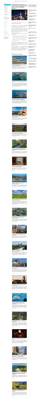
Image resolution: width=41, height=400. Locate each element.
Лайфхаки (6, 8)
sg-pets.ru (6, 26)
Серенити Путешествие (20, 1)
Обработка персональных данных (7, 34)
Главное (6, 3)
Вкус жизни (6, 7)
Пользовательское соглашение (7, 35)
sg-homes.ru (6, 21)
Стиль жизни (6, 12)
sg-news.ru (6, 15)
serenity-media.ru (7, 19)
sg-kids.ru (6, 25)
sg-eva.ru (6, 20)
